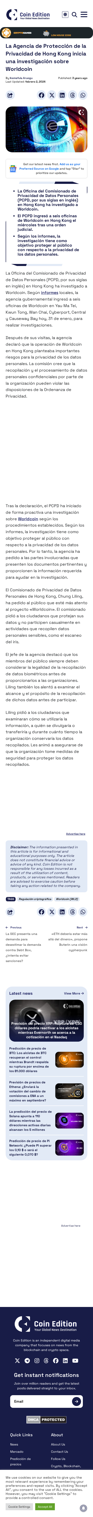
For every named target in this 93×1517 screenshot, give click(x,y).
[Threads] (72, 94)
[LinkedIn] (62, 94)
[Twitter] (51, 94)
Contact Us (59, 1452)
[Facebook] (41, 94)
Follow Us (58, 1459)
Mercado (16, 1452)
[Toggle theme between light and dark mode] (65, 14)
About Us (58, 1444)
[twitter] (17, 1360)
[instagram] (37, 1360)
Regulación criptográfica (35, 899)
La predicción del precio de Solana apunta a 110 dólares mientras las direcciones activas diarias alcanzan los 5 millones (30, 1121)
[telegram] (27, 1360)
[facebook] (55, 1360)
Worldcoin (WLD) (67, 899)
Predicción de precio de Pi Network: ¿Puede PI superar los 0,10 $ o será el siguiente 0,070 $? (30, 1147)
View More (72, 993)
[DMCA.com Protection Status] (46, 1420)
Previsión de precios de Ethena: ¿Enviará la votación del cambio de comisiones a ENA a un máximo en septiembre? (27, 1091)
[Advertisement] (46, 454)
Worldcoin (28, 518)
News (14, 1444)
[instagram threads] (46, 1360)
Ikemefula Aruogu (21, 78)
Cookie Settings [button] (19, 1507)
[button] (84, 14)
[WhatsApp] (82, 94)
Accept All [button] (45, 1507)
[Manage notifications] (83, 1508)
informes (49, 292)
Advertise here (75, 834)
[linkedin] (65, 1360)
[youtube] (75, 1360)
